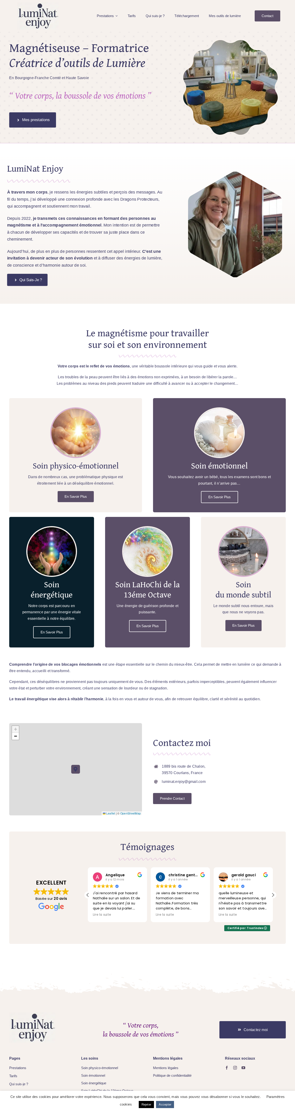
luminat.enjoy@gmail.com (184, 782)
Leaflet (110, 813)
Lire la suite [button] (102, 915)
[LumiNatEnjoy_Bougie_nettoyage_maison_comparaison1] (32, 1014)
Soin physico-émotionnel (76, 465)
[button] (75, 769)
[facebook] (227, 1068)
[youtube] (243, 1068)
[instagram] (235, 1068)
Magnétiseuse (44, 47)
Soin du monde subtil (243, 589)
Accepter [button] (165, 1104)
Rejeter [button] (146, 1104)
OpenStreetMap (130, 813)
